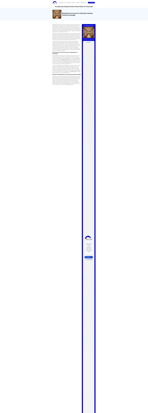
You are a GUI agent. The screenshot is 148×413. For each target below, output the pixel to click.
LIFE (66, 2)
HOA (70, 2)
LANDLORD (68, 2)
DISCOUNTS (82, 2)
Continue (88, 257)
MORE (85, 2)
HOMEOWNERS (61, 2)
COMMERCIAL (73, 2)
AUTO (64, 2)
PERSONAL (78, 2)
